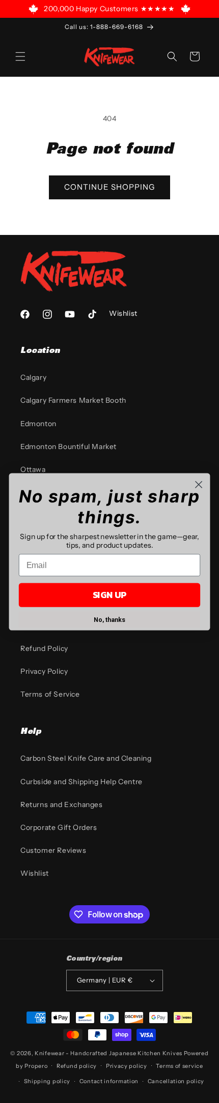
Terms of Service (50, 694)
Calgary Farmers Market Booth (73, 400)
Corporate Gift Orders (58, 827)
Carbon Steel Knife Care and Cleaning (86, 758)
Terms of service (179, 1065)
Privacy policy (126, 1065)
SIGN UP (110, 594)
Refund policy (77, 1065)
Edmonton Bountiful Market (68, 446)
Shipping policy (47, 1081)
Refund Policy (44, 648)
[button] (20, 56)
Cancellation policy (176, 1081)
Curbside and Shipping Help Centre (81, 781)
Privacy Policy (44, 671)
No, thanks (109, 619)
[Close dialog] (199, 484)
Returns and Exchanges (61, 804)
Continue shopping (109, 187)
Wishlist (34, 873)
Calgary (33, 377)
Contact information (109, 1081)
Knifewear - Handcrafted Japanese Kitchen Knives (108, 1053)
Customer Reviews (53, 850)
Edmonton (38, 423)
